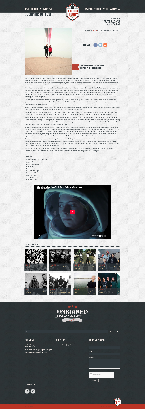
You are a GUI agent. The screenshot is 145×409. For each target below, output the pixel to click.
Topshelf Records (90, 68)
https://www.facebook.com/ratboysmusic (92, 65)
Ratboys (112, 22)
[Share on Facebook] (95, 45)
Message (91, 357)
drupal (31, 406)
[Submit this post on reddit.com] (105, 45)
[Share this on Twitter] (100, 45)
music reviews (46, 9)
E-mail (91, 351)
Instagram (32, 391)
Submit (93, 380)
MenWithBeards (108, 406)
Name (90, 345)
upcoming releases (93, 9)
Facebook (27, 391)
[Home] (72, 11)
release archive (110, 9)
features (34, 9)
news (27, 9)
